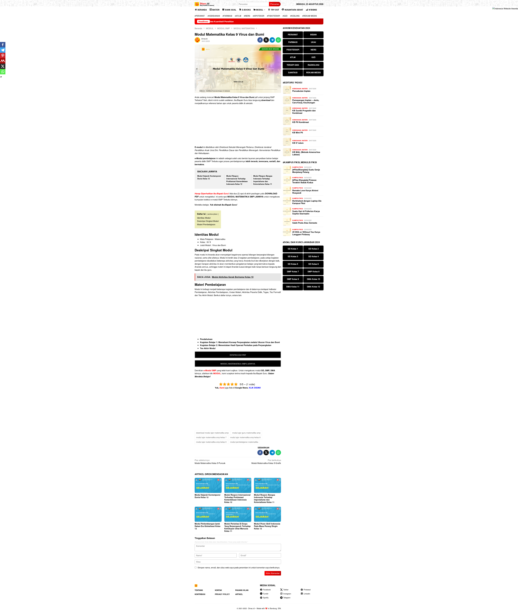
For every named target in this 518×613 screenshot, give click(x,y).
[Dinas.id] (204, 3)
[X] (2, 66)
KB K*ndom (298, 143)
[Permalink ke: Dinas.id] (197, 39)
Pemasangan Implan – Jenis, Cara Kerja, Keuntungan (305, 101)
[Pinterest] (2, 55)
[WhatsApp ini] (278, 40)
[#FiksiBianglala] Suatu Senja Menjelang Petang (306, 170)
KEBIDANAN (296, 89)
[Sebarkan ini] (260, 40)
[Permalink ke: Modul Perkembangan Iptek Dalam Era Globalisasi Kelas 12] (208, 514)
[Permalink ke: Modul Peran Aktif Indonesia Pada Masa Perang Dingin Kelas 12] (267, 514)
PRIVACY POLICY (222, 594)
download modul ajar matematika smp (212, 432)
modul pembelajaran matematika (244, 442)
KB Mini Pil (297, 132)
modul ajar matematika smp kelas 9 (211, 442)
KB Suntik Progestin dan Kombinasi (304, 111)
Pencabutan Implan (301, 91)
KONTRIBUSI (200, 594)
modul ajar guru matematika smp (246, 432)
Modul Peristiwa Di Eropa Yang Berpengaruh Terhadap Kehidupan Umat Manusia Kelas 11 (237, 527)
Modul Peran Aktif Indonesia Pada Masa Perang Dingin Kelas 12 (267, 526)
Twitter (285, 589)
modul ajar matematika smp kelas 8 (245, 437)
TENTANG (199, 590)
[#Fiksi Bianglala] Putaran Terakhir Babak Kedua (304, 181)
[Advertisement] (238, 126)
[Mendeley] (2, 61)
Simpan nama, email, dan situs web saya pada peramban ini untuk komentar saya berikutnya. (239, 567)
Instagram (287, 593)
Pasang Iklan (241, 590)
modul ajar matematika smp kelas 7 (211, 437)
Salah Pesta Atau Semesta (304, 223)
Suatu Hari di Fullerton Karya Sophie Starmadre (306, 212)
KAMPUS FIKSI (297, 167)
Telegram (286, 597)
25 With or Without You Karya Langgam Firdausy (306, 233)
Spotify (266, 597)
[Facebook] (2, 44)
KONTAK (218, 590)
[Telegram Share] (272, 40)
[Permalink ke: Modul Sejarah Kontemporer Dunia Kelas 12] (208, 485)
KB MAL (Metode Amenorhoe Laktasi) (306, 153)
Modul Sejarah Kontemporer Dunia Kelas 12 (209, 177)
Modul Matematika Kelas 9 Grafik (266, 462)
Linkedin (307, 593)
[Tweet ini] (266, 40)
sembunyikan (212, 214)
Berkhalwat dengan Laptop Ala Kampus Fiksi (306, 202)
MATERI (305, 89)
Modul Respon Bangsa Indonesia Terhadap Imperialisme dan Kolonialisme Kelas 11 (262, 180)
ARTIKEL (239, 594)
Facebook (267, 589)
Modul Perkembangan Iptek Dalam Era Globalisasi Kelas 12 (207, 526)
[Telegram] (2, 50)
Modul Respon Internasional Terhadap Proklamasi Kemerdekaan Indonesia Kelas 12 (237, 180)
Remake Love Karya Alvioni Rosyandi (305, 191)
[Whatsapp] (2, 71)
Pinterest (307, 589)
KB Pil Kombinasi (300, 122)
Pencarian (274, 4)
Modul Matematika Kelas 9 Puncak (210, 462)
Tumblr (265, 593)
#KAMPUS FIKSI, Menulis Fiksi (300, 162)
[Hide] (1, 77)
